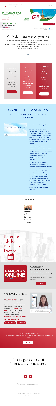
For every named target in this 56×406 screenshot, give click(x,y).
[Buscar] (48, 5)
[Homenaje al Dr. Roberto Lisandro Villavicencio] (28, 207)
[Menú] (51, 5)
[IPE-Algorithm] (41, 302)
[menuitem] (48, 5)
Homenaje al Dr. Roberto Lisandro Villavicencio (29, 217)
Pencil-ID (30, 395)
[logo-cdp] (13, 5)
